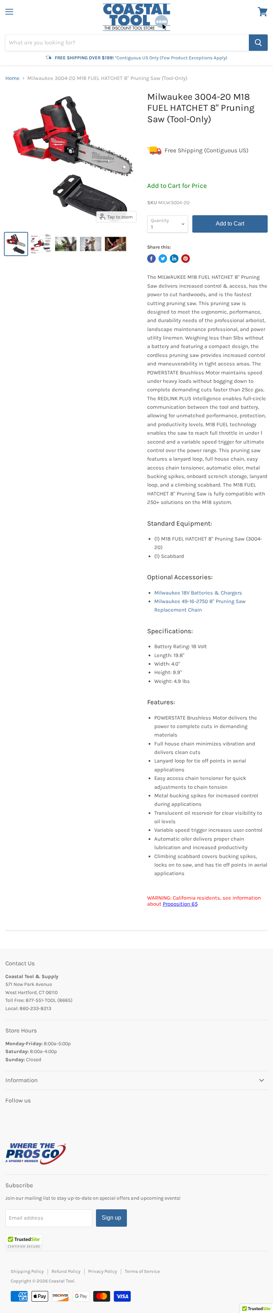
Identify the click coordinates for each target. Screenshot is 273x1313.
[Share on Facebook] (151, 258)
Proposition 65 (180, 904)
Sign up (111, 1218)
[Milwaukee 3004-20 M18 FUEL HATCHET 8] (16, 244)
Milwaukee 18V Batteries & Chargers (198, 593)
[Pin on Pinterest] (185, 258)
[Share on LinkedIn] (174, 258)
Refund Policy (66, 1271)
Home (12, 78)
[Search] (258, 42)
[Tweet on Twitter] (163, 258)
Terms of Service (142, 1271)
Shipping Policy (27, 1271)
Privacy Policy (102, 1271)
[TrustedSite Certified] (24, 1241)
